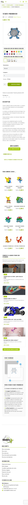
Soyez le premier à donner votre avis (13, 159)
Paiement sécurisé (6, 472)
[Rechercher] (20, 1)
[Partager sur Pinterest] (9, 97)
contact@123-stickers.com (10, 490)
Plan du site (4, 476)
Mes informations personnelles (9, 455)
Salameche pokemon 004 (8, 246)
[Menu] (6, 1)
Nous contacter (5, 474)
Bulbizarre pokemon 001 (19, 206)
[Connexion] (23, 1)
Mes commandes (6, 449)
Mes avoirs (4, 451)
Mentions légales (6, 470)
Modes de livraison (6, 464)
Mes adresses (5, 453)
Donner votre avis (14, 149)
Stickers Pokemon (17, 17)
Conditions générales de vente (9, 468)
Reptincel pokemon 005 (19, 246)
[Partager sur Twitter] (6, 97)
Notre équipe (5, 466)
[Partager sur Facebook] (4, 97)
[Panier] (26, 1)
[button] (15, 84)
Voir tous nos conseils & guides (11, 349)
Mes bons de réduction (7, 457)
